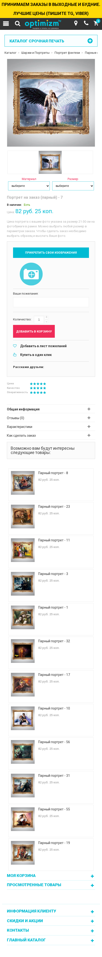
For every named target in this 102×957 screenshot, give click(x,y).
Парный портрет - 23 (54, 506)
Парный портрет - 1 (53, 607)
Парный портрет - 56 (54, 742)
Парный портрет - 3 (53, 574)
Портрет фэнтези (67, 52)
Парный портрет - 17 (54, 675)
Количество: (22, 319)
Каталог (10, 52)
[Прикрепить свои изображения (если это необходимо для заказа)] (31, 274)
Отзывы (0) (15, 418)
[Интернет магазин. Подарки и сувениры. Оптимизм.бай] (51, 24)
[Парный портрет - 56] (23, 752)
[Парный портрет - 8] (23, 483)
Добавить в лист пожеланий (43, 346)
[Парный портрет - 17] (23, 684)
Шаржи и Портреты (35, 52)
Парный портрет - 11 (54, 540)
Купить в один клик (36, 355)
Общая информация (23, 409)
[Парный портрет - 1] (23, 617)
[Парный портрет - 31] (23, 785)
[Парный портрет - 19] (23, 853)
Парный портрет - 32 (54, 641)
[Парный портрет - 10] (23, 718)
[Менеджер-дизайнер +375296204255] (86, 23)
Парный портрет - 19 (54, 843)
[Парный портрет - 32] (23, 651)
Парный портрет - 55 (54, 809)
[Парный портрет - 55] (23, 819)
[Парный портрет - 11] (23, 550)
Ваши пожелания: (25, 293)
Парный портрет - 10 (54, 708)
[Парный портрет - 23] (23, 516)
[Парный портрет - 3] (23, 584)
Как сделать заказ (21, 435)
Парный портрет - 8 (53, 473)
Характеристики (19, 427)
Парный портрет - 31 (54, 775)
